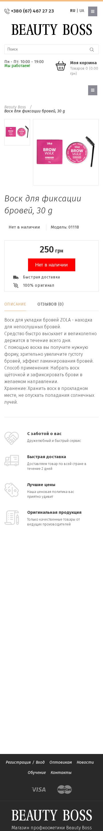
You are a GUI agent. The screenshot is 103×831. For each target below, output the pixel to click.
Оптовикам (60, 762)
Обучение (37, 772)
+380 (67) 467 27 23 (32, 11)
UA (81, 10)
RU (72, 10)
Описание (15, 304)
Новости (85, 762)
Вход (40, 762)
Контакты (61, 772)
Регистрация (18, 762)
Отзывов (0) (50, 304)
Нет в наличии (51, 265)
